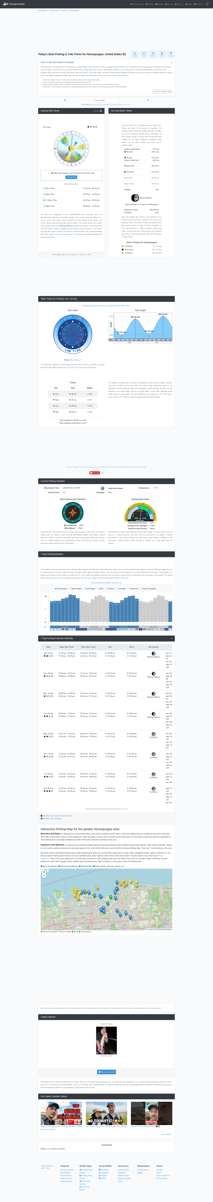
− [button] (44, 875)
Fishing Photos (66, 1178)
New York (64, 10)
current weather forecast (60, 231)
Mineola (95, 67)
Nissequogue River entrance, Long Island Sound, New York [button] (110, 104)
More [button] (179, 4)
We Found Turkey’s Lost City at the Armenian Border (106, 1126)
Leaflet (150, 929)
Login (189, 4)
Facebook (104, 1170)
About (158, 1173)
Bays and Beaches (50, 866)
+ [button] (44, 871)
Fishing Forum (66, 1175)
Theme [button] (199, 4)
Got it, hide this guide (163, 91)
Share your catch (107, 1072)
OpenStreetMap (159, 929)
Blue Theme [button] (75, 360)
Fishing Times (138, 4)
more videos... (166, 1134)
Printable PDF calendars (52, 819)
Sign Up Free (71, 177)
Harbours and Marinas (69, 866)
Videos (160, 4)
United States (54, 10)
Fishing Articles (66, 1181)
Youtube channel (145, 1082)
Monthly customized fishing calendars (57, 816)
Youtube (103, 1175)
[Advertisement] (106, 30)
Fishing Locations (67, 1170)
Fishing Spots (42, 10)
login (48, 1149)
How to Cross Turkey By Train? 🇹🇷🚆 (145, 1126)
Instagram (104, 1173)
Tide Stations (65, 1173)
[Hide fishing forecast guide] (171, 62)
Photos (150, 4)
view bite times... (123, 75)
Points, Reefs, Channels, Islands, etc (109, 866)
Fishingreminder (16, 4)
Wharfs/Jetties (86, 866)
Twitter (103, 1178)
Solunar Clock (123, 1175)
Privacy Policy (161, 1178)
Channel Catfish (106, 1024)
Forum (170, 4)
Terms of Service (162, 1175)
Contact (159, 1170)
